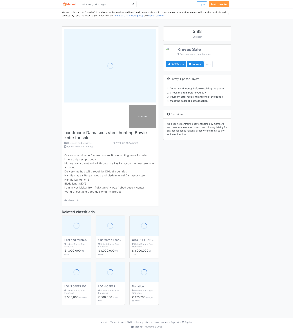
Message (196, 64)
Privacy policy (136, 15)
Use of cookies (156, 15)
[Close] (228, 14)
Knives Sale (189, 49)
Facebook (138, 326)
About (104, 322)
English (188, 322)
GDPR (129, 322)
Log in (202, 4)
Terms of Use (121, 15)
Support (175, 322)
